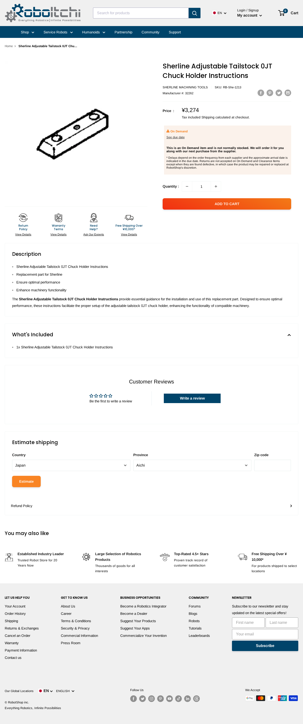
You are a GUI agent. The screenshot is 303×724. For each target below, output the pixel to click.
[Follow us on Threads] (196, 698)
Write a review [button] (192, 398)
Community (151, 32)
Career (66, 614)
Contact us (13, 658)
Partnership (123, 32)
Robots (194, 621)
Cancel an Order (17, 636)
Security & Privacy (75, 628)
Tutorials (195, 628)
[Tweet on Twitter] (279, 92)
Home (9, 46)
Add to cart (227, 204)
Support (175, 32)
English (63, 691)
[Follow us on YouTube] (169, 698)
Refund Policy (21, 506)
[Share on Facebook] (261, 92)
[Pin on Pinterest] (270, 92)
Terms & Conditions (76, 621)
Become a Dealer (133, 614)
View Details (23, 234)
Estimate (26, 481)
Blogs (193, 614)
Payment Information (21, 650)
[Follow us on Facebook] (133, 698)
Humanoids (91, 32)
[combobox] (141, 13)
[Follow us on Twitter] (142, 698)
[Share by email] (288, 92)
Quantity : (171, 186)
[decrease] (187, 186)
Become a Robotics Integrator (143, 606)
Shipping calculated (216, 117)
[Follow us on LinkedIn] (187, 698)
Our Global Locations (19, 691)
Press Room (70, 643)
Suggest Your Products (138, 621)
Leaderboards (199, 636)
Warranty (12, 643)
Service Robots (56, 32)
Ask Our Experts (93, 234)
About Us (68, 606)
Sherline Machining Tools (185, 87)
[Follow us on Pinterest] (160, 698)
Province (140, 455)
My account (247, 15)
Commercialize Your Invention (143, 636)
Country (19, 455)
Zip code (261, 455)
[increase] (216, 186)
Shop (25, 32)
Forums (195, 606)
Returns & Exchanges (22, 628)
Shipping (11, 621)
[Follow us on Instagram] (151, 698)
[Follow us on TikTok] (178, 698)
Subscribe (265, 646)
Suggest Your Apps (135, 628)
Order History (15, 614)
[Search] (195, 13)
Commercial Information (79, 636)
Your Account (15, 606)
